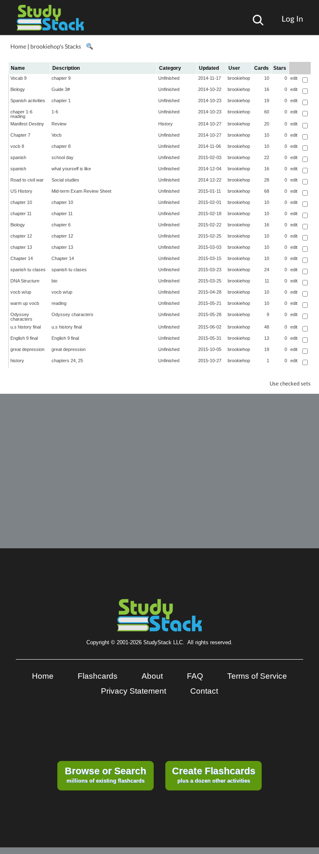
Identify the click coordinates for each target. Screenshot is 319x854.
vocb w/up (20, 292)
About (152, 676)
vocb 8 (17, 146)
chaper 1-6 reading (21, 114)
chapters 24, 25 (67, 360)
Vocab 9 (18, 78)
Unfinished (168, 78)
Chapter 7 (20, 135)
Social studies (65, 179)
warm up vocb (24, 303)
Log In (292, 18)
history (17, 360)
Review (59, 123)
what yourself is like (71, 168)
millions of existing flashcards (105, 775)
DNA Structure (24, 280)
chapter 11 (21, 213)
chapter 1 (61, 100)
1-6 (55, 111)
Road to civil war (27, 179)
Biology (17, 89)
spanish (18, 157)
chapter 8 (61, 146)
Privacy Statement (133, 691)
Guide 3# (61, 89)
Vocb (56, 135)
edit (293, 78)
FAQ (195, 676)
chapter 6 (61, 224)
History (165, 123)
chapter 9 (61, 78)
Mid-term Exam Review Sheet (81, 191)
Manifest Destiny (27, 123)
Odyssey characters (21, 316)
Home (18, 46)
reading (59, 303)
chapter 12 (21, 235)
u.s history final (25, 326)
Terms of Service (257, 676)
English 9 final (24, 338)
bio (54, 280)
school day (63, 157)
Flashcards (98, 676)
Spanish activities (27, 100)
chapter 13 (21, 247)
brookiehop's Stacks (55, 46)
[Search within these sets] (89, 46)
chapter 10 (21, 202)
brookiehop (239, 78)
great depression (27, 349)
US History (21, 191)
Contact (204, 691)
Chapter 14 (21, 258)
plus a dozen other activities (213, 775)
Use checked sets (290, 383)
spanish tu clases (28, 269)
